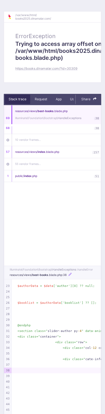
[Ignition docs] (11, 16)
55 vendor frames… (28, 164)
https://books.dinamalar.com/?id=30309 (46, 68)
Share (86, 99)
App (59, 99)
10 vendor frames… (28, 140)
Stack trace (17, 99)
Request (41, 99)
